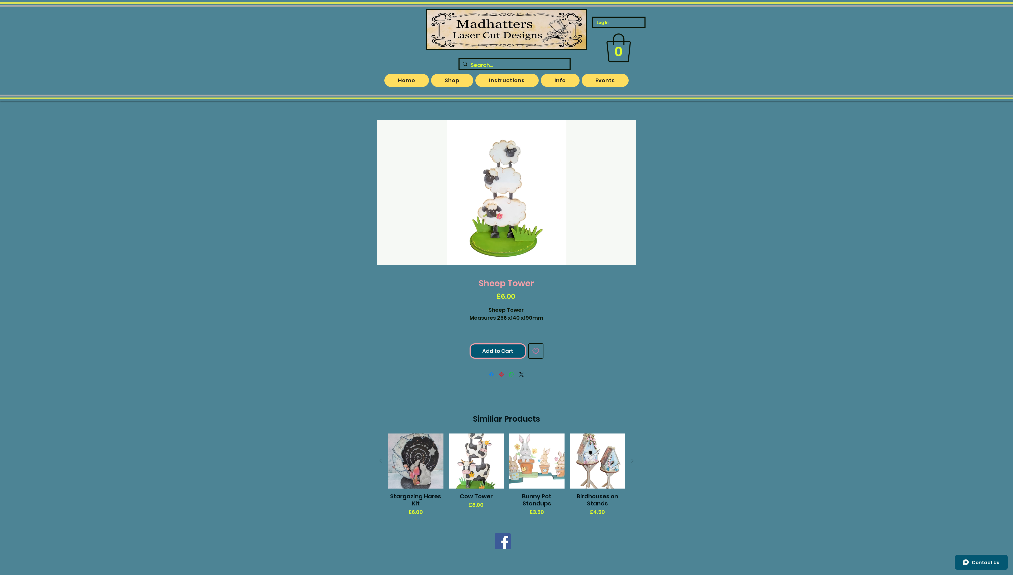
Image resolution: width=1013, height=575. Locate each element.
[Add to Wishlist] (535, 351)
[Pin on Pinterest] (501, 374)
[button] (618, 47)
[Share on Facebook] (491, 374)
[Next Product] (632, 461)
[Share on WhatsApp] (511, 374)
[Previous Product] (380, 461)
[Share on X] (521, 374)
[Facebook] (503, 541)
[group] (506, 474)
